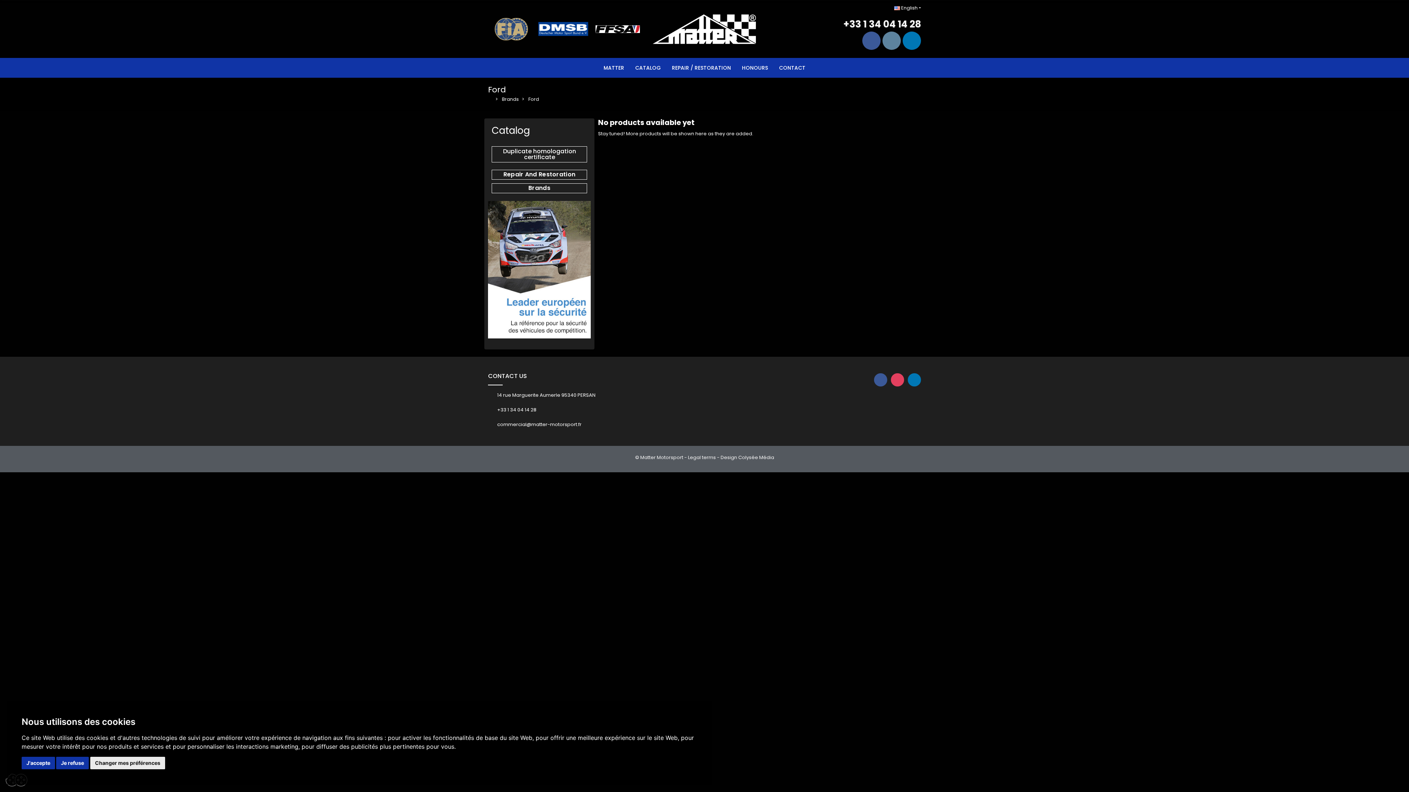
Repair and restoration (539, 174)
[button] (539, 154)
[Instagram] (891, 41)
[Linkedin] (912, 41)
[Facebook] (871, 41)
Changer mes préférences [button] (127, 763)
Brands (539, 188)
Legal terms (702, 457)
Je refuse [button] (72, 763)
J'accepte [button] (38, 763)
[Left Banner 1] (539, 269)
